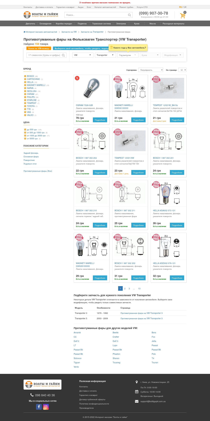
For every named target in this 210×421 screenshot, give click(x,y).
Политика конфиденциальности (94, 403)
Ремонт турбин (126, 7)
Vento (76, 366)
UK (185, 7)
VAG (28, 112)
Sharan (116, 358)
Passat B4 (117, 349)
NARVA (29, 88)
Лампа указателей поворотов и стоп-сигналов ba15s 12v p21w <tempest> (167, 109)
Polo (154, 353)
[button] (30, 23)
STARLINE (31, 100)
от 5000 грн (32, 138)
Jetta (154, 341)
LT (75, 345)
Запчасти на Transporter (92, 31)
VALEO (29, 115)
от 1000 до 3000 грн (36, 135)
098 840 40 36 (45, 395)
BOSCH (30, 76)
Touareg (116, 362)
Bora (154, 332)
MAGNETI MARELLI (35, 85)
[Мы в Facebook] (39, 407)
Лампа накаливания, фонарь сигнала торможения (89, 267)
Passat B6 (78, 353)
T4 (153, 358)
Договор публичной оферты (92, 399)
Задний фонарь (31, 152)
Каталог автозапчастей (105, 7)
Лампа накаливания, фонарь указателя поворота (89, 108)
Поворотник (29, 160)
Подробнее (100, 119)
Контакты (28, 7)
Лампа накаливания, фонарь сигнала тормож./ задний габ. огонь (89, 214)
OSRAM (30, 94)
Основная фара (31, 156)
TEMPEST (31, 103)
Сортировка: (131, 70)
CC (75, 336)
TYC (28, 109)
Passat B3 (78, 349)
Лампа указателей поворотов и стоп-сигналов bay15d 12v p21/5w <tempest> (129, 162)
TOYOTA (30, 106)
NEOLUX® (31, 91)
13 (139, 288)
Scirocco (77, 358)
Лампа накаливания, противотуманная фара (126, 213)
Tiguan (77, 362)
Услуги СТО (142, 7)
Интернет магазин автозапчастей (41, 31)
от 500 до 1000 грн (35, 132)
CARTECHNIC (33, 79)
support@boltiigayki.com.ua (153, 401)
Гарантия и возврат (65, 7)
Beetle (115, 332)
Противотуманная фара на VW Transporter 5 (142, 318)
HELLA (29, 82)
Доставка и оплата (44, 7)
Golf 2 (76, 341)
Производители (86, 407)
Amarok (77, 332)
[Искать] (129, 15)
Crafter (116, 336)
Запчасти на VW (69, 31)
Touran (155, 362)
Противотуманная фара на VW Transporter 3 (142, 313)
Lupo (115, 345)
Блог (89, 7)
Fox (153, 336)
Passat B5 (156, 349)
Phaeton (116, 353)
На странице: (171, 70)
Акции (80, 7)
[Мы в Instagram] (46, 407)
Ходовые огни (30, 163)
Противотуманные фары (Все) (38, 170)
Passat (155, 345)
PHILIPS (30, 97)
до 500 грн (31, 129)
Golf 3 (115, 341)
